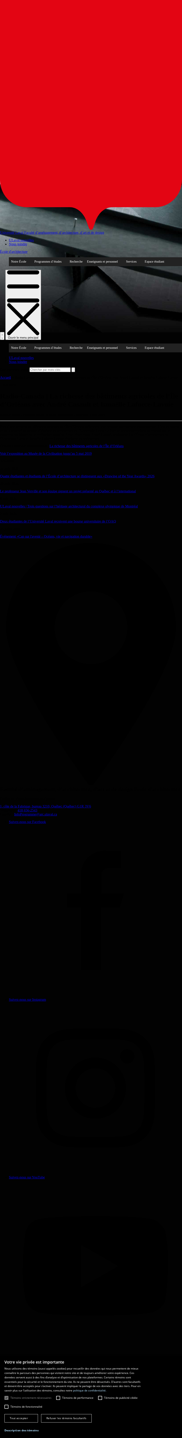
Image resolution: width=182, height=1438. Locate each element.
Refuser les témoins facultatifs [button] (66, 1418)
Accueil (5, 377)
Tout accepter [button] (19, 1418)
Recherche (76, 261)
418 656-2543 (27, 810)
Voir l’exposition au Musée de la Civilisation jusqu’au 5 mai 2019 (46, 453)
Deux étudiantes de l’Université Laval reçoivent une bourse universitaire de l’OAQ (58, 521)
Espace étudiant (154, 261)
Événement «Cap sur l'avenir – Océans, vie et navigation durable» (46, 536)
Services (131, 261)
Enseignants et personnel (102, 261)
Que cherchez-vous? (14, 369)
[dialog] (91, 1397)
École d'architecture (14, 252)
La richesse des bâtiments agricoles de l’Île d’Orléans (86, 446)
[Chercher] (2, 336)
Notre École (18, 261)
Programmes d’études (47, 261)
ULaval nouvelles (21, 240)
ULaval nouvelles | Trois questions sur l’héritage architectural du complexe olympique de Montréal (69, 506)
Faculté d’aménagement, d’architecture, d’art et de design (64, 232)
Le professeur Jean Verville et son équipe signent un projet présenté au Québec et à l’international (68, 491)
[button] (21, 1430)
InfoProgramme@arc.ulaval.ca (35, 814)
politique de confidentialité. (89, 1390)
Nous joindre (18, 244)
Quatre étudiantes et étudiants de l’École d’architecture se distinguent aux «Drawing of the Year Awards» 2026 (77, 476)
